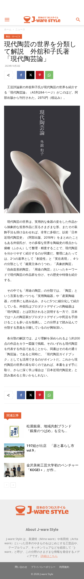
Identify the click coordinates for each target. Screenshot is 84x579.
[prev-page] (6, 485)
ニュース (20, 29)
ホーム (7, 29)
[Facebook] (21, 75)
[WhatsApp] (49, 75)
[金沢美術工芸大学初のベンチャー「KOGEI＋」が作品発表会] (14, 470)
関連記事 (13, 415)
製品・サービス (13, 36)
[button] (6, 19)
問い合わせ (21, 567)
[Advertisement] (42, 7)
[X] (30, 75)
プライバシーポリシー (43, 567)
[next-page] (13, 485)
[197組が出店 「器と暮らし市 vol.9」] (14, 450)
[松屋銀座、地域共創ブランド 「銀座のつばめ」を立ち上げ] (14, 431)
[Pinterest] (40, 75)
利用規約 (64, 567)
